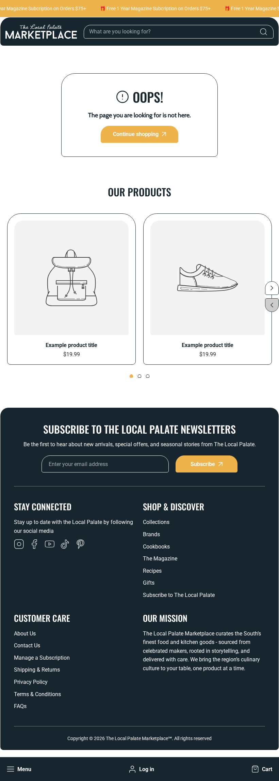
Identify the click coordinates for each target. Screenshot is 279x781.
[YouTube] (50, 545)
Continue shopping (136, 134)
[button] (261, 769)
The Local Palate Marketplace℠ (139, 738)
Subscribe (203, 464)
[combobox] (179, 32)
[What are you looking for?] (263, 32)
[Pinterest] (80, 545)
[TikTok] (65, 545)
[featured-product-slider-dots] (131, 376)
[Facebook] (34, 545)
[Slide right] (272, 288)
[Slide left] (272, 305)
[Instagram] (19, 545)
